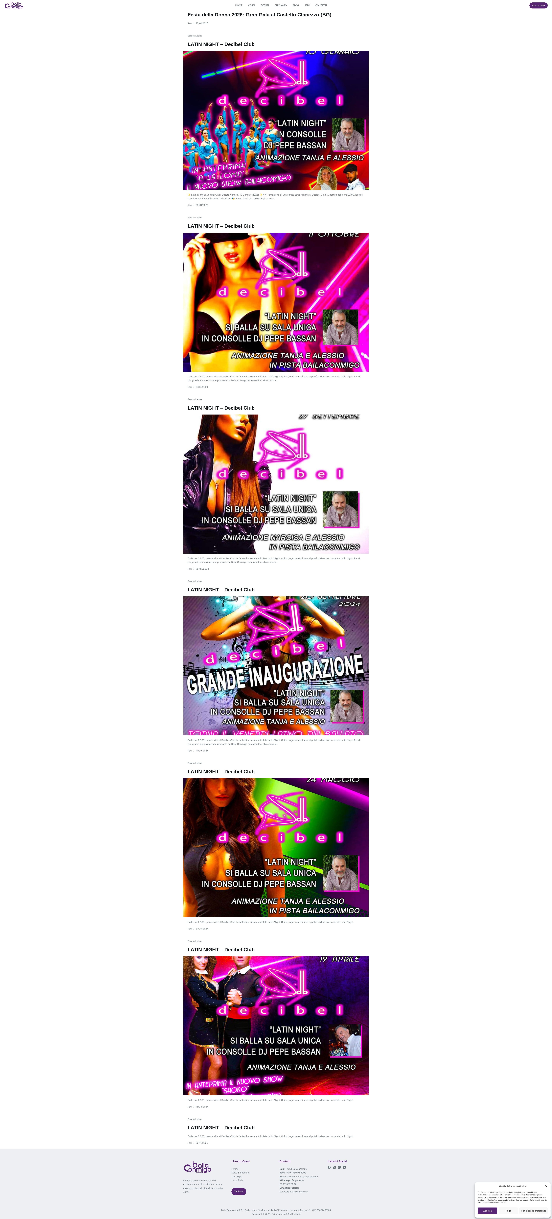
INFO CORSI (538, 5)
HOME (238, 5)
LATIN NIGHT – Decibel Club (221, 44)
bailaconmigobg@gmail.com (302, 1176)
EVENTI (265, 5)
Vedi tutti (238, 1191)
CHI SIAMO (281, 5)
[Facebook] (329, 1167)
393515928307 (288, 1184)
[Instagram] (339, 1167)
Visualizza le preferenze (533, 1210)
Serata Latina (195, 35)
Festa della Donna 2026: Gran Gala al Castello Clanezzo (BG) (259, 14)
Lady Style (237, 1180)
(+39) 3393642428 (296, 1168)
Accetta (487, 1210)
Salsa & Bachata (240, 1172)
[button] (546, 1186)
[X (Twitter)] (334, 1167)
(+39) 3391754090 (295, 1172)
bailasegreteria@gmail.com (294, 1191)
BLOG (296, 5)
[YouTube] (344, 1167)
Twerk (234, 1168)
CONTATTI (321, 5)
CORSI (251, 5)
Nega (508, 1210)
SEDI (307, 5)
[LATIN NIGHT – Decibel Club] (276, 120)
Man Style (236, 1176)
